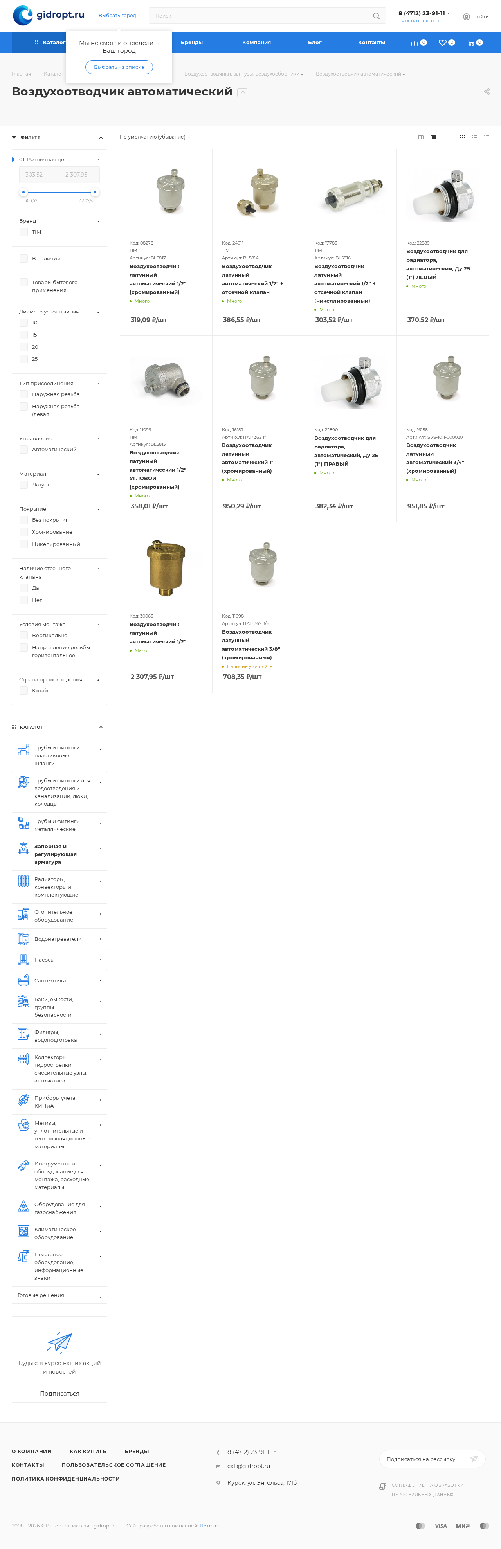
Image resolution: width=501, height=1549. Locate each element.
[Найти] (376, 15)
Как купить (88, 1451)
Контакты (28, 1465)
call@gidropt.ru (248, 1466)
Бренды (136, 1451)
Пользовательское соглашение (114, 1465)
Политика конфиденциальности (66, 1479)
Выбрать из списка (119, 67)
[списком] (474, 137)
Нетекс (209, 1526)
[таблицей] (486, 137)
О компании (32, 1451)
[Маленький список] (420, 137)
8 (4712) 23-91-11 (421, 13)
